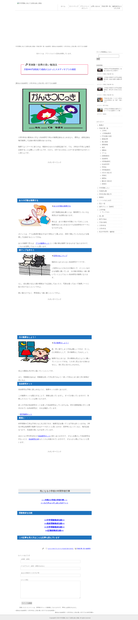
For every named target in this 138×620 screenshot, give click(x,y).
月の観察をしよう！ (61, 343)
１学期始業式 (106, 133)
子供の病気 (103, 222)
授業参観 (105, 144)
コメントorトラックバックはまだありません (61, 548)
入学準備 (102, 210)
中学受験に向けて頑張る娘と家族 (25, 46)
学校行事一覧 (40, 46)
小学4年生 (102, 228)
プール (104, 153)
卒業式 (104, 74)
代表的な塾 (103, 191)
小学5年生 (102, 225)
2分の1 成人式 (107, 172)
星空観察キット (26, 414)
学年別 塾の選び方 (105, 194)
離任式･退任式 (107, 181)
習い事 (101, 216)
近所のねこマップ (60, 256)
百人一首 (102, 203)
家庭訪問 (105, 139)
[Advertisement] (69, 27)
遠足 (103, 147)
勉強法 (104, 114)
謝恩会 (104, 178)
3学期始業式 (106, 170)
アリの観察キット (42, 243)
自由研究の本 (34, 439)
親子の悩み (105, 105)
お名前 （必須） (25, 559)
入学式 (104, 130)
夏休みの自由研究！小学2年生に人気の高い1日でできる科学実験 (74, 612)
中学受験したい (104, 188)
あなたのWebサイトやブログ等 (30, 573)
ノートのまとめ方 (105, 200)
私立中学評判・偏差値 (106, 232)
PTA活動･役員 (106, 136)
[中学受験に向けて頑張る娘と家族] (29, 3)
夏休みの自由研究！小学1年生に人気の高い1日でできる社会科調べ (35, 610)
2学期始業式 (106, 161)
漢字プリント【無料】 (106, 206)
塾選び (101, 125)
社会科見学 (105, 164)
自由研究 (48, 46)
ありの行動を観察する (62, 206)
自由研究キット (44, 436)
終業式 (104, 184)
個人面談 (105, 142)
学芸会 (104, 167)
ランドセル (105, 212)
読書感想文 (105, 156)
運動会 (104, 150)
